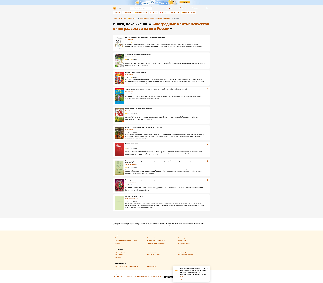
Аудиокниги (128, 12)
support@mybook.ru (143, 276)
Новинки (154, 12)
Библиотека (182, 8)
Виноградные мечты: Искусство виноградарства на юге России (161, 26)
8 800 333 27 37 (131, 276)
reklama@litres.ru (156, 276)
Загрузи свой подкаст (189, 12)
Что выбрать (168, 8)
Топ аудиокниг (175, 12)
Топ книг (164, 12)
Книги (118, 12)
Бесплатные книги (141, 12)
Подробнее (182, 276)
